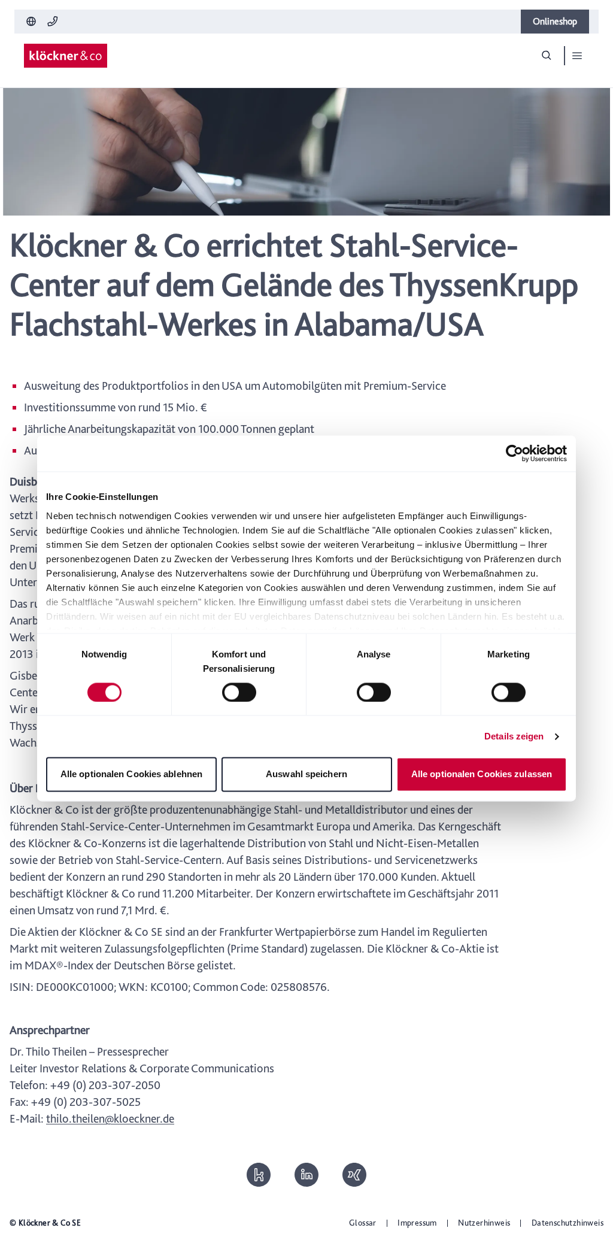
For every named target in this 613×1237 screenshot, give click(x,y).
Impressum (417, 1222)
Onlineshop (555, 21)
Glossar (363, 1222)
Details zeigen (514, 736)
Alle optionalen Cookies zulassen (481, 774)
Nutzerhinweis (484, 1222)
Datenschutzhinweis (567, 1222)
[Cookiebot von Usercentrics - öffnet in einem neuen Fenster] (514, 453)
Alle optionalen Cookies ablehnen (131, 774)
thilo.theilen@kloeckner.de (110, 1118)
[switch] (239, 692)
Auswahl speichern (306, 774)
